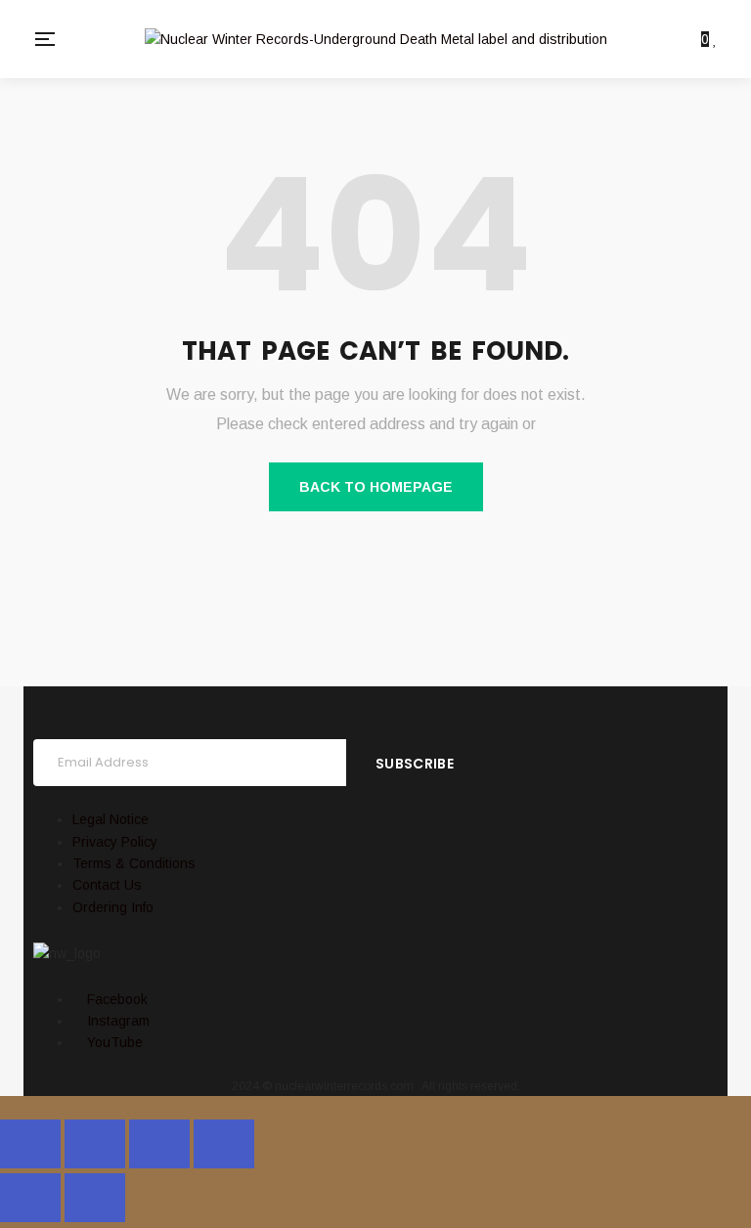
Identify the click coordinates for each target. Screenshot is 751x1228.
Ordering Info (113, 907)
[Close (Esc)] (224, 1143)
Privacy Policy (114, 842)
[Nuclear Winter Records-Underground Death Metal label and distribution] (376, 38)
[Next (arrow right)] (95, 1197)
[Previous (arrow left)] (30, 1197)
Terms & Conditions (134, 863)
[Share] (159, 1143)
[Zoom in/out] (30, 1143)
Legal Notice (110, 819)
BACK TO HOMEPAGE (376, 487)
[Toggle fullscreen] (95, 1143)
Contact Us (107, 885)
